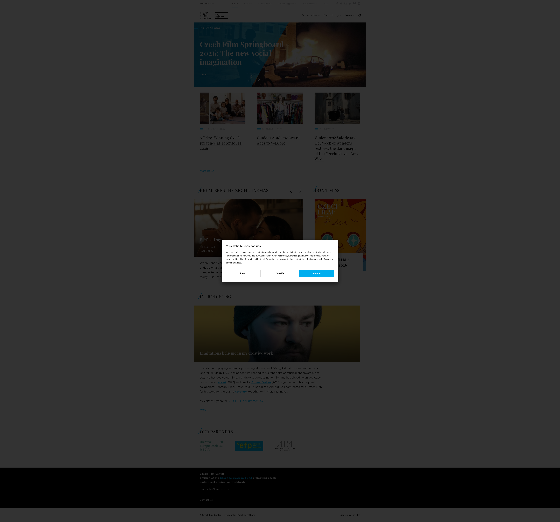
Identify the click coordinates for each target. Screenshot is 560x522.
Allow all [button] (316, 273)
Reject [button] (243, 273)
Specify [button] (280, 273)
